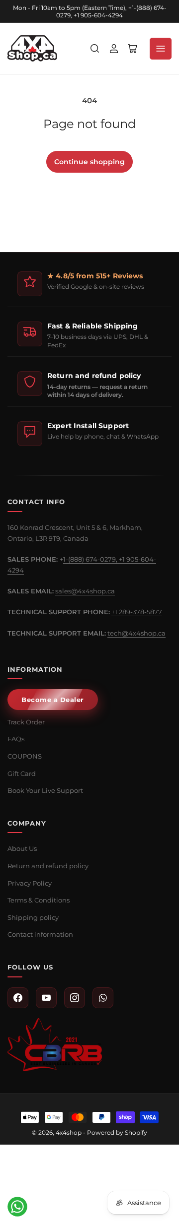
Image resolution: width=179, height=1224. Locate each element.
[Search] (95, 49)
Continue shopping (89, 161)
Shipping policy (33, 917)
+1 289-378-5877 (136, 612)
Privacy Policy (29, 883)
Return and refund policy (48, 866)
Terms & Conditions (38, 900)
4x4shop (69, 1132)
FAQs (15, 739)
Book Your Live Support (45, 790)
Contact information (40, 934)
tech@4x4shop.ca (136, 633)
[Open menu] (161, 49)
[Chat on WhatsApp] (17, 1207)
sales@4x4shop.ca (85, 591)
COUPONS (24, 756)
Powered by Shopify (117, 1132)
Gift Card (21, 773)
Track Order (26, 722)
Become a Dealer (52, 700)
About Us (22, 848)
